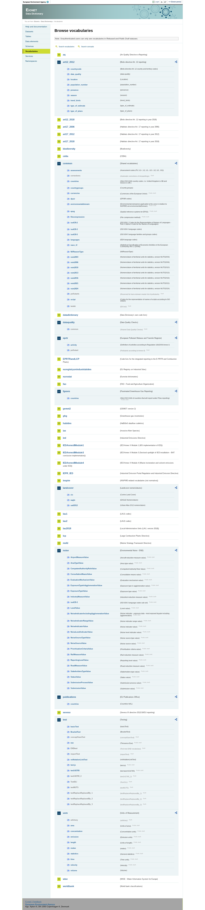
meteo (73, 848)
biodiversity (69, 149)
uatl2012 (74, 505)
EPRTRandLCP (71, 359)
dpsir (73, 199)
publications (69, 697)
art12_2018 (68, 119)
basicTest (75, 727)
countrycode (76, 69)
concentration (76, 831)
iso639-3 (74, 229)
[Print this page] (162, 2)
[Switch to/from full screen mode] (165, 2)
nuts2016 (74, 278)
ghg (65, 416)
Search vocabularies (66, 46)
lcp (64, 536)
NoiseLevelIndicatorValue (81, 632)
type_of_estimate (78, 106)
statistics (74, 854)
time (72, 859)
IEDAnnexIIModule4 (73, 463)
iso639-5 (74, 234)
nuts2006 (74, 262)
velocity (74, 865)
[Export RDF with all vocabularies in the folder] (176, 62)
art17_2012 (68, 134)
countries (75, 181)
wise (65, 879)
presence (74, 90)
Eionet (36, 21)
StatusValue (76, 677)
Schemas (29, 46)
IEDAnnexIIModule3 (73, 452)
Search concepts (87, 46)
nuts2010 (74, 267)
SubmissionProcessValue (82, 682)
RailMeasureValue (78, 654)
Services (29, 56)
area (72, 825)
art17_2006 (68, 127)
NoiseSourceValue (78, 643)
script (73, 299)
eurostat (67, 376)
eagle (73, 500)
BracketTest (75, 732)
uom (65, 813)
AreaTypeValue (77, 563)
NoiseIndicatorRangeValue (82, 621)
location (74, 79)
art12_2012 (68, 62)
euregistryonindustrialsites (77, 369)
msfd (65, 543)
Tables (28, 36)
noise (66, 550)
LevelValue (75, 608)
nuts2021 (74, 283)
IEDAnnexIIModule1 (73, 445)
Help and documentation (36, 26)
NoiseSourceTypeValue (80, 638)
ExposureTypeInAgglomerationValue (86, 585)
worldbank (68, 886)
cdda (65, 156)
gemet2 (67, 409)
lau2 (65, 521)
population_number (79, 85)
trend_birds (75, 100)
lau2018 (67, 528)
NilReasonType (77, 252)
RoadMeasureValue (79, 666)
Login (157, 2)
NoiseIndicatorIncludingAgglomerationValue (90, 614)
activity (74, 345)
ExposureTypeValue (79, 591)
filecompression (78, 217)
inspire (66, 480)
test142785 (75, 770)
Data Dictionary (46, 21)
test (65, 720)
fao (64, 384)
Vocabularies (31, 51)
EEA (36, 2)
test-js (73, 765)
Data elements (31, 41)
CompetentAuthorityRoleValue (84, 569)
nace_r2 (74, 245)
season (74, 95)
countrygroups (77, 188)
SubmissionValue (78, 688)
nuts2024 (74, 289)
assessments (76, 170)
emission (75, 837)
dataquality (69, 322)
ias (64, 431)
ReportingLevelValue (79, 660)
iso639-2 (74, 223)
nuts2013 (74, 273)
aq (64, 54)
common (67, 163)
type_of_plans (77, 111)
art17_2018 (68, 141)
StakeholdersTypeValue (81, 671)
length (73, 842)
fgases (66, 391)
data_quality (76, 74)
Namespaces (31, 61)
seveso (67, 712)
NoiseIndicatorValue (79, 626)
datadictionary (70, 315)
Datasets (29, 31)
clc (72, 495)
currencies (75, 193)
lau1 (65, 514)
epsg (73, 211)
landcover (68, 488)
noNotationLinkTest (79, 760)
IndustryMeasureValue (80, 597)
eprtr (65, 338)
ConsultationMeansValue (81, 574)
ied (64, 438)
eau (72, 743)
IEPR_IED (68, 473)
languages (75, 240)
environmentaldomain (80, 204)
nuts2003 (74, 257)
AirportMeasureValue (80, 557)
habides (67, 423)
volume (74, 870)
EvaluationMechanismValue (82, 580)
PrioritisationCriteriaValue (82, 649)
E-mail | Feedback (33, 902)
